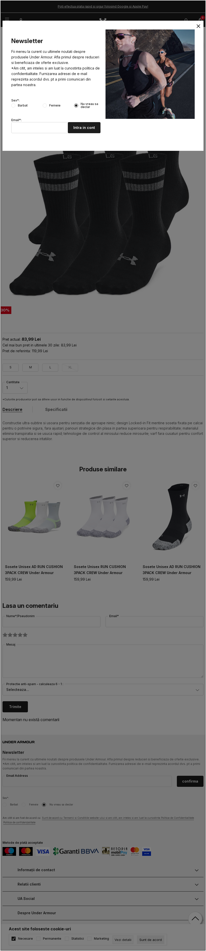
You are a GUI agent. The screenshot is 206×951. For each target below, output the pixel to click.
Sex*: (15, 100)
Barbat (23, 105)
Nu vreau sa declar (89, 105)
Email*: (16, 120)
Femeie (55, 105)
